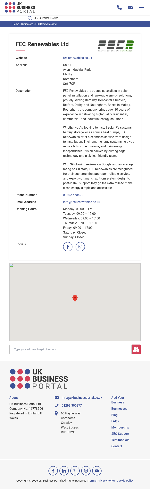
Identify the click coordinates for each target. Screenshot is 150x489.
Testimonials (120, 440)
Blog (114, 415)
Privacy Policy (106, 480)
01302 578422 (73, 195)
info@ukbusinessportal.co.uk (82, 398)
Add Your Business (117, 400)
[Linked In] (64, 470)
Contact (116, 446)
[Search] (136, 349)
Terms (92, 480)
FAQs (115, 421)
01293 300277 (72, 405)
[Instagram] (80, 246)
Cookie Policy (125, 480)
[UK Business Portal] (20, 7)
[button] (75, 298)
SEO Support (120, 434)
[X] (75, 470)
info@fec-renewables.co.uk (81, 202)
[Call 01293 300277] (119, 7)
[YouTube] (97, 470)
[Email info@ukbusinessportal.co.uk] (130, 7)
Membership (120, 427)
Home (15, 24)
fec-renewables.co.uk (77, 58)
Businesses (27, 24)
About (13, 398)
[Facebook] (67, 246)
